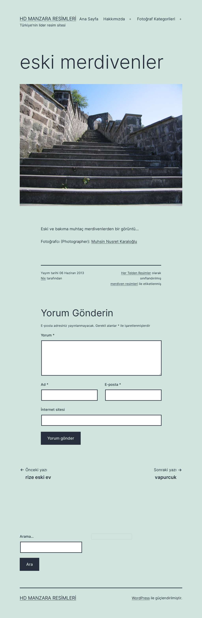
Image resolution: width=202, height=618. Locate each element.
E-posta (113, 384)
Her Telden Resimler (136, 273)
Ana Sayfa (88, 19)
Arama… (27, 536)
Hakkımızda (114, 19)
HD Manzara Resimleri (48, 19)
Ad (44, 384)
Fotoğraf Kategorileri (156, 19)
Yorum (47, 335)
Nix (43, 278)
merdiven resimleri (124, 284)
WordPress (141, 598)
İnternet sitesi (53, 409)
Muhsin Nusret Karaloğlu (114, 241)
